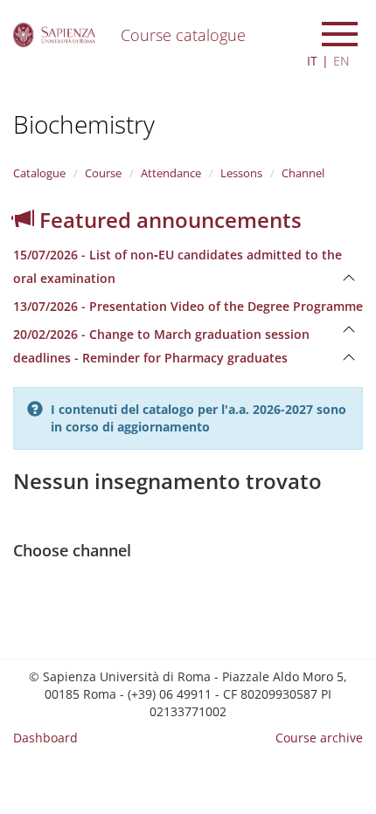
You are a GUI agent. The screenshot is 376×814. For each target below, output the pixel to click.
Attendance (171, 173)
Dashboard (45, 737)
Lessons (241, 173)
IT (312, 60)
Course (103, 173)
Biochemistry (84, 124)
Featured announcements (168, 219)
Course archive (319, 737)
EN (341, 60)
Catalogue (39, 173)
